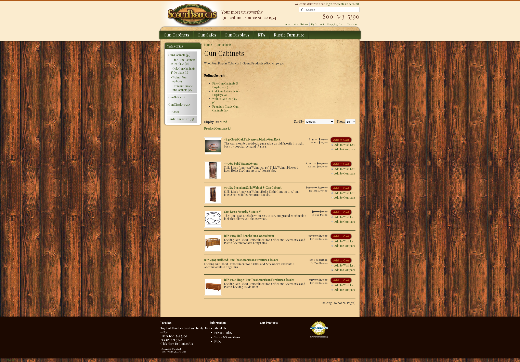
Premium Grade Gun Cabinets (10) (225, 108)
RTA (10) (173, 112)
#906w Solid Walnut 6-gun (241, 163)
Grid (224, 122)
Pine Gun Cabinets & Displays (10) (225, 85)
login (329, 4)
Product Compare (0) (217, 128)
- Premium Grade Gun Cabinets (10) (181, 88)
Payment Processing (319, 337)
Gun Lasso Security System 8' (242, 212)
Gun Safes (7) (176, 97)
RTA (261, 34)
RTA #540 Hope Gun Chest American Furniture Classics (259, 280)
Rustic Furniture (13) (181, 119)
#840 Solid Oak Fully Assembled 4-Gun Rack (252, 139)
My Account (317, 24)
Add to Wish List (344, 145)
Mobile (11, 360)
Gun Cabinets (176, 34)
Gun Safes (207, 34)
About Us (220, 328)
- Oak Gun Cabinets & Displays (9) (182, 70)
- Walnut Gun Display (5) (178, 79)
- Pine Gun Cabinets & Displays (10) (182, 62)
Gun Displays (237, 34)
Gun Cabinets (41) (179, 55)
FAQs (217, 342)
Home (287, 24)
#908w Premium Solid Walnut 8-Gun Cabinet (252, 188)
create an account (347, 4)
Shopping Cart (335, 24)
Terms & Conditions (227, 337)
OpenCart (176, 348)
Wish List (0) (301, 24)
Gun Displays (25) (179, 104)
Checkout (352, 24)
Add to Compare (344, 149)
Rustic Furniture (289, 34)
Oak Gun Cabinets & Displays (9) (225, 93)
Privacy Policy (223, 333)
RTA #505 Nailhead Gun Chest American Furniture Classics (241, 260)
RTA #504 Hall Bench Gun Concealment (249, 236)
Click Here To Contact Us (176, 344)
